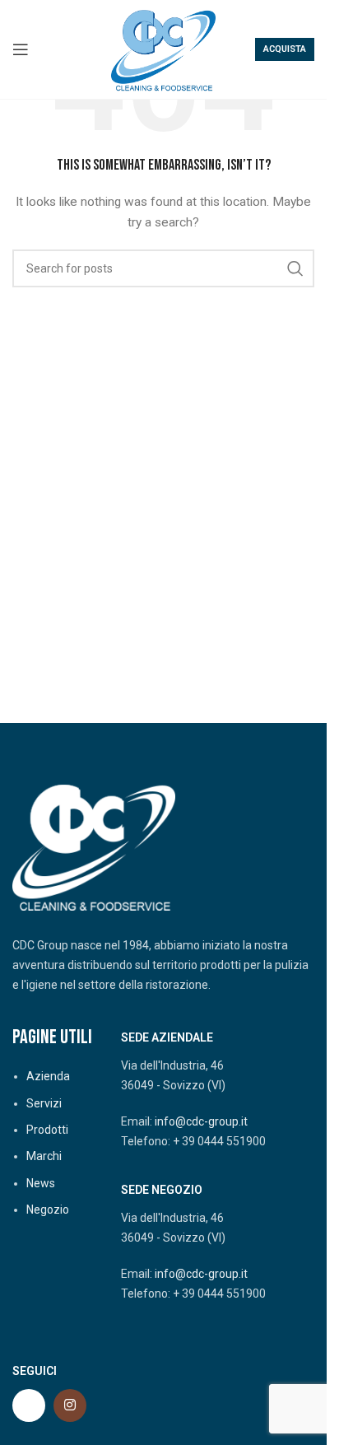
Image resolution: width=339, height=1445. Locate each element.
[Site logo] (163, 48)
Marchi (44, 1156)
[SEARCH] (295, 268)
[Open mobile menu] (20, 49)
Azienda (48, 1076)
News (40, 1183)
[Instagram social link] (69, 1405)
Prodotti (47, 1129)
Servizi (44, 1103)
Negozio (47, 1209)
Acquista (284, 49)
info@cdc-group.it (201, 1121)
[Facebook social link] (28, 1405)
